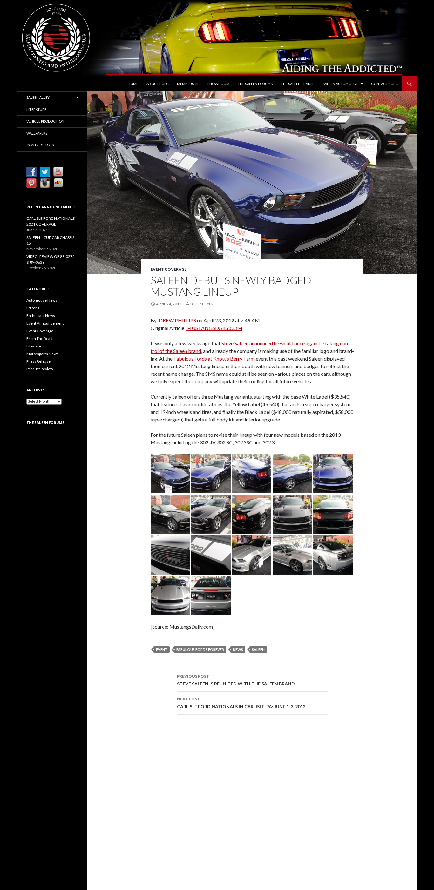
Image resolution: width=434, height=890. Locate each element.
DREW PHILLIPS (177, 320)
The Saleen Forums (255, 84)
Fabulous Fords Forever (200, 649)
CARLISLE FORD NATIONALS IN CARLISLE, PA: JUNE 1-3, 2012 (241, 703)
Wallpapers (36, 133)
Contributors (40, 145)
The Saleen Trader (298, 84)
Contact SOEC (384, 84)
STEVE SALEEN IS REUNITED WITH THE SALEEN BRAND (236, 680)
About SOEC (157, 84)
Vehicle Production (45, 121)
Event (161, 649)
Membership (188, 84)
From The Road (39, 338)
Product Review (39, 369)
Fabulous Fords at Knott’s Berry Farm (214, 358)
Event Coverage (168, 269)
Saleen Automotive (340, 84)
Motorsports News (42, 353)
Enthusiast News (40, 315)
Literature (36, 109)
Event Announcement (45, 323)
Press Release (38, 361)
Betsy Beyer (202, 303)
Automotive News (41, 300)
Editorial (33, 308)
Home (133, 84)
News (238, 649)
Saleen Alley (38, 97)
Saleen (258, 649)
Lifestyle (33, 346)
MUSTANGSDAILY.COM (214, 328)
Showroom (218, 84)
